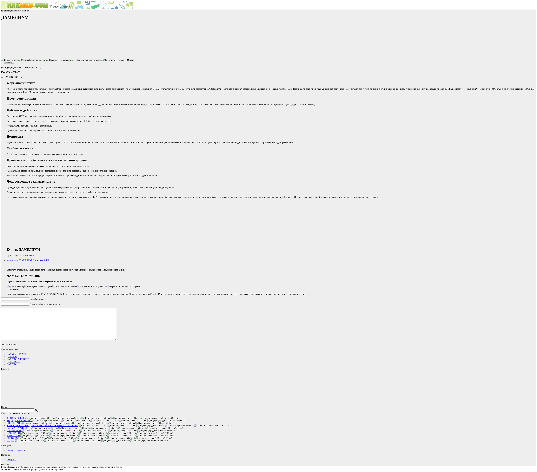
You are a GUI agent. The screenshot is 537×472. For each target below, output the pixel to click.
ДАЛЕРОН (12, 364)
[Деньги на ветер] (10, 60)
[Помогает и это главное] (59, 60)
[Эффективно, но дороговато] (86, 60)
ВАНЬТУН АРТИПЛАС (18, 428)
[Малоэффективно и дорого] (33, 60)
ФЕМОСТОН (13, 435)
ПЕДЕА (10, 440)
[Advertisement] (22, 40)
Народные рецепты (16, 450)
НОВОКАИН (13, 433)
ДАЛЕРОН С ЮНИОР (18, 359)
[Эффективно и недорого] (114, 60)
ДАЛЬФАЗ (12, 356)
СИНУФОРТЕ (14, 423)
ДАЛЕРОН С (13, 361)
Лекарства (12, 459)
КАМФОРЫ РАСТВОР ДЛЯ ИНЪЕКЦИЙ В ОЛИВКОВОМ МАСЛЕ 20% (42, 425)
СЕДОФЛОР (13, 438)
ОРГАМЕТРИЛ (14, 430)
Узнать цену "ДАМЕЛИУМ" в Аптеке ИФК (28, 260)
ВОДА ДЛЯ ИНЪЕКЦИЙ (19, 420)
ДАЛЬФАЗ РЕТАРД (16, 354)
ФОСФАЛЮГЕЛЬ (15, 418)
